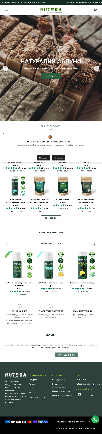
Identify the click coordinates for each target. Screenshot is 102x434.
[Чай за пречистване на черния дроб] (86, 185)
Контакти (33, 384)
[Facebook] (79, 394)
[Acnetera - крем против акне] (51, 265)
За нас (32, 393)
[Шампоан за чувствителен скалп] (15, 185)
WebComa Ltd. (88, 429)
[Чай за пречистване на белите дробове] (39, 185)
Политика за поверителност (51, 149)
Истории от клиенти (37, 397)
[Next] (94, 245)
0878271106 (81, 379)
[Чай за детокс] (62, 185)
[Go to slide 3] (51, 118)
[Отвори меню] (9, 10)
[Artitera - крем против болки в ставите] (19, 265)
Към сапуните (51, 76)
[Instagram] (92, 394)
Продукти (33, 379)
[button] (12, 168)
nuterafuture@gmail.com (88, 384)
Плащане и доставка (61, 391)
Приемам (43, 158)
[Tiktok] (85, 394)
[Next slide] (96, 68)
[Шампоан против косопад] (82, 265)
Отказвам (58, 158)
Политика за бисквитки (62, 396)
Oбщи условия (58, 379)
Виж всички (51, 218)
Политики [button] (57, 375)
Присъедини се (66, 355)
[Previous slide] (5, 68)
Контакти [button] (80, 375)
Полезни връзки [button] (37, 375)
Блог (31, 388)
